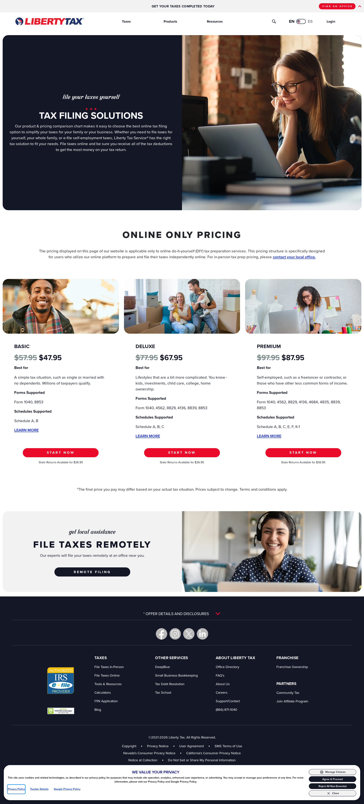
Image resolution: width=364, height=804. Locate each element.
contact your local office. (294, 257)
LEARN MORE (26, 430)
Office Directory (227, 666)
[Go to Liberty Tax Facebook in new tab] (161, 634)
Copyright (129, 746)
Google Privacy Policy (67, 789)
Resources (215, 21)
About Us (223, 684)
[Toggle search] (274, 21)
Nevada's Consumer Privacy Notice (152, 753)
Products (170, 21)
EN (291, 21)
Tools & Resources (108, 684)
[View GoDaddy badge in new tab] (60, 711)
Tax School (163, 692)
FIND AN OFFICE (337, 6)
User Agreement (191, 746)
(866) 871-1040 (226, 709)
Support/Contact (228, 701)
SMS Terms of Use (228, 746)
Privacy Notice (158, 746)
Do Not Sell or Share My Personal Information (202, 760)
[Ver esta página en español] (301, 21)
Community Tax (287, 692)
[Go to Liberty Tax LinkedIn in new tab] (202, 634)
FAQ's (220, 675)
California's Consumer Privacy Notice (213, 753)
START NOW (61, 452)
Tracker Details (39, 789)
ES (310, 21)
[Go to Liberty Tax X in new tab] (189, 634)
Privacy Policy (16, 789)
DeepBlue (162, 666)
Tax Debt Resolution (169, 684)
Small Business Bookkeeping (176, 675)
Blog (97, 709)
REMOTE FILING (92, 571)
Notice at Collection (146, 760)
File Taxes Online (107, 675)
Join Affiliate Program (292, 701)
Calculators (102, 692)
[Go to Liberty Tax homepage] (49, 21)
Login (331, 21)
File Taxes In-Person (109, 666)
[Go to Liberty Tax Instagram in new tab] (175, 634)
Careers (221, 692)
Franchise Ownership (292, 666)
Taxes (126, 21)
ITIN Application (106, 701)
